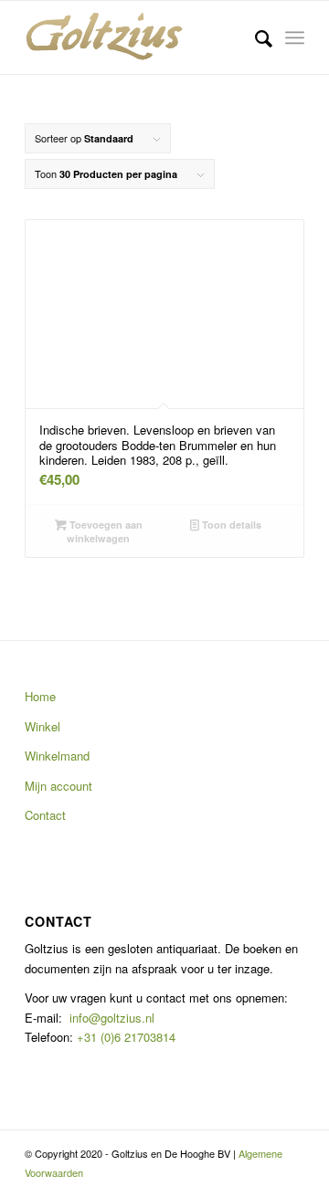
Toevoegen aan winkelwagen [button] (105, 531)
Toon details (230, 524)
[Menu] (294, 37)
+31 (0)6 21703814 (124, 1036)
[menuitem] (254, 37)
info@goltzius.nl (111, 1017)
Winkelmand (57, 755)
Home (40, 696)
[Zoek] (254, 37)
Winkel (42, 726)
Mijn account (58, 785)
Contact (45, 815)
